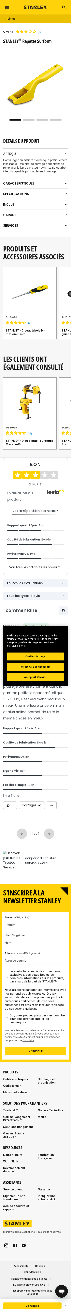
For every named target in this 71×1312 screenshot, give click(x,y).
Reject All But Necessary (35, 666)
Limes (11, 18)
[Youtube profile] (24, 1245)
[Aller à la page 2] (29, 120)
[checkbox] (6, 976)
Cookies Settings (35, 656)
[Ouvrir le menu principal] (7, 7)
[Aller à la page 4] (56, 120)
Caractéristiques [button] (19, 183)
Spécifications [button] (16, 194)
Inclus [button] (9, 204)
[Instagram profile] (6, 1245)
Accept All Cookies (35, 677)
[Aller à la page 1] (15, 120)
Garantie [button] (11, 215)
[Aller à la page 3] (42, 120)
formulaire (28, 1040)
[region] (35, 307)
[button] (65, 1305)
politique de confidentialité (20, 1033)
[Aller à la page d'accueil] (35, 7)
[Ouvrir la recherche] (64, 7)
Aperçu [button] (9, 154)
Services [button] (10, 225)
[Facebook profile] (15, 1245)
